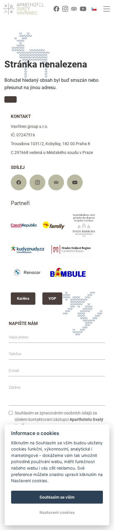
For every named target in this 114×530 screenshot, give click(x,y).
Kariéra (23, 298)
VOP (52, 298)
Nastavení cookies (57, 512)
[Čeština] (94, 8)
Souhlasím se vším (57, 497)
